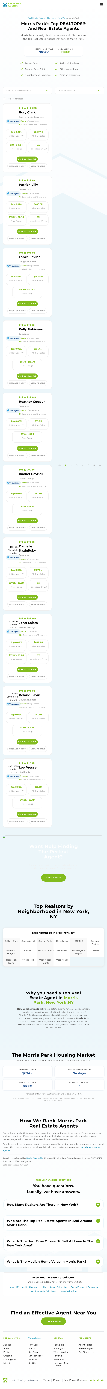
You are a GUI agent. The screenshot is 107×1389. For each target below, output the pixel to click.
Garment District (95, 942)
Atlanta (7, 1345)
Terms (46, 1380)
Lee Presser (28, 767)
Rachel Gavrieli (31, 474)
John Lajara (28, 623)
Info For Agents (87, 1348)
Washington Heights (45, 961)
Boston (7, 1352)
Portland (32, 1348)
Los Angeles (9, 1359)
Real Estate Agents (36, 18)
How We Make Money (61, 1364)
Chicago (7, 1356)
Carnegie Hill (28, 941)
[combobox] (6, 90)
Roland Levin (29, 695)
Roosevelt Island (11, 961)
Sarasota (32, 1359)
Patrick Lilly (28, 185)
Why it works (61, 1352)
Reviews (58, 1356)
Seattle (32, 1363)
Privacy (57, 1380)
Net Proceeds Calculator (43, 1291)
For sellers (59, 1345)
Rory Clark (27, 112)
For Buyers (59, 1348)
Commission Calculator (55, 1287)
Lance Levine (29, 257)
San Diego (33, 1352)
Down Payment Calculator (85, 1287)
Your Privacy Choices (74, 1380)
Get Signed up (86, 1352)
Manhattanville (46, 950)
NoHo (96, 950)
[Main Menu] (101, 4)
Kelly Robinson (31, 329)
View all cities (34, 1338)
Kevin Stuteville (34, 1158)
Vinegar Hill (28, 960)
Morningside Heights (78, 952)
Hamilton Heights (11, 952)
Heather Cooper (32, 402)
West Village (62, 960)
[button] (59, 465)
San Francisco (35, 1356)
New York (51, 18)
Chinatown (62, 941)
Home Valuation (68, 1291)
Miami (6, 1363)
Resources (59, 1359)
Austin (6, 1348)
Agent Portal (85, 1345)
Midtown (62, 950)
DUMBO (79, 941)
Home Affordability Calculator (24, 1287)
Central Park (45, 941)
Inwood (28, 950)
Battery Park (11, 941)
